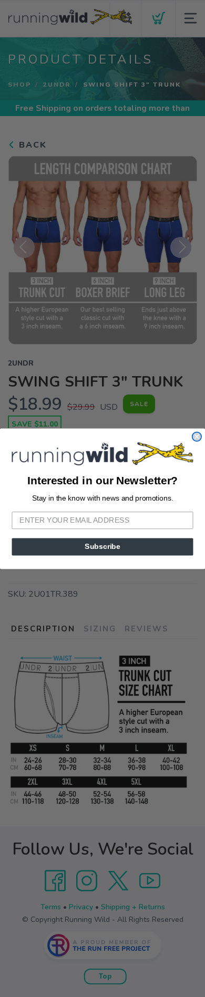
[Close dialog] (196, 436)
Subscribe (102, 547)
